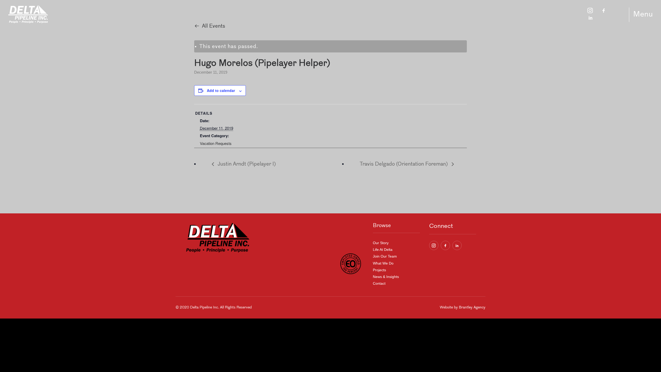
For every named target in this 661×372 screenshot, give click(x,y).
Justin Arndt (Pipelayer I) (246, 164)
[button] (433, 245)
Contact (379, 283)
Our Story (381, 243)
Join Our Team (385, 256)
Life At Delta (382, 249)
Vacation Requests (216, 143)
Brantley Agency (472, 307)
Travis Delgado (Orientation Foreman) (404, 164)
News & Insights (386, 277)
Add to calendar (221, 90)
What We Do (383, 263)
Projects (379, 270)
